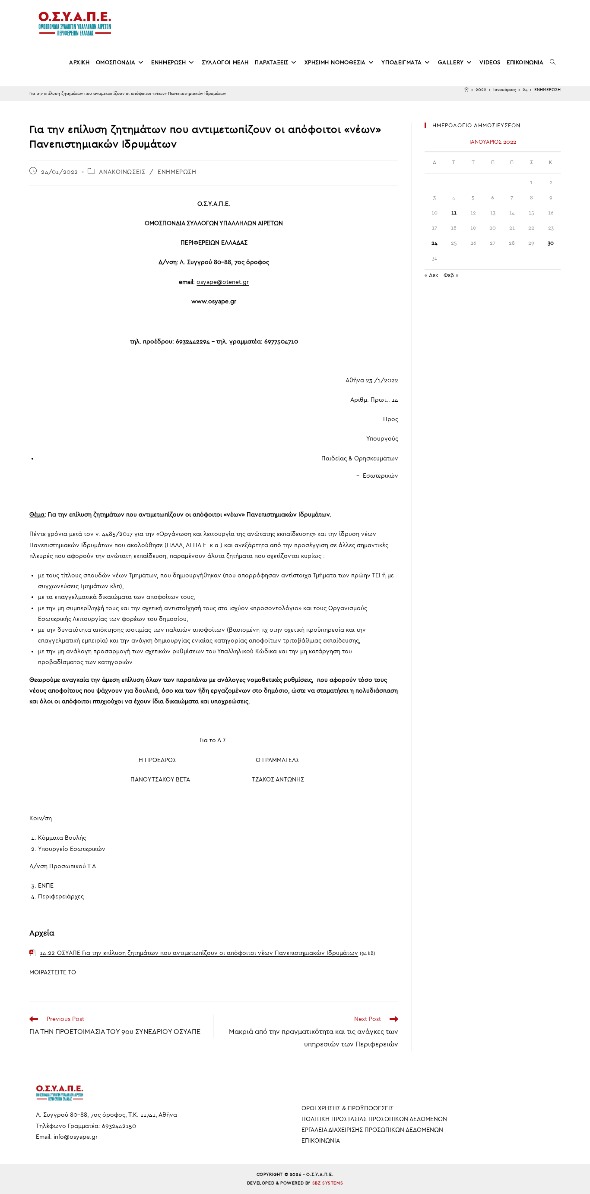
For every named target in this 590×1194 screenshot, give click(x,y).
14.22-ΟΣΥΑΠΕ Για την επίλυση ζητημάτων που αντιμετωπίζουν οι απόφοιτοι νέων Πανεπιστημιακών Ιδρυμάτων (199, 953)
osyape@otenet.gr (223, 282)
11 (454, 213)
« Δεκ (431, 275)
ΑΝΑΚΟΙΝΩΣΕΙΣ (122, 172)
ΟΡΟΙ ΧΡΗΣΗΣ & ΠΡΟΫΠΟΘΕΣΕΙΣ (347, 1108)
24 (434, 243)
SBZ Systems (327, 1183)
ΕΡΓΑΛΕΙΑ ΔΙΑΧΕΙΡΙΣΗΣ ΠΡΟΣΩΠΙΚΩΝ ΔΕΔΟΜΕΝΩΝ (372, 1130)
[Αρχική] (466, 89)
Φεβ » (451, 275)
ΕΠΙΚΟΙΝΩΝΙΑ (320, 1140)
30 (551, 243)
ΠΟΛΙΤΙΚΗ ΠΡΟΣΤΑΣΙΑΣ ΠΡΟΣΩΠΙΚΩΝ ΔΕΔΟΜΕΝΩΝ (374, 1119)
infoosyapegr (76, 1136)
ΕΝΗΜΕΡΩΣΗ (547, 89)
